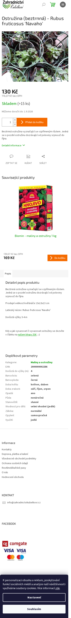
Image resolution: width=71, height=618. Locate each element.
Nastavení (34, 597)
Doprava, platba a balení (15, 454)
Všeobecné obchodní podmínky (19, 458)
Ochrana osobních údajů (15, 463)
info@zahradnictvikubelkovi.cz (24, 502)
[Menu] (62, 4)
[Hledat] (43, 4)
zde (57, 588)
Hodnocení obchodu (13, 477)
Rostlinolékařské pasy (14, 468)
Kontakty (7, 449)
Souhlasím (34, 609)
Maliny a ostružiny (41, 362)
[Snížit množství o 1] (15, 124)
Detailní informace (11, 145)
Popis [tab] (8, 274)
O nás (5, 472)
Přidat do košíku (34, 122)
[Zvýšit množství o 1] (15, 120)
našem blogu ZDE (27, 334)
